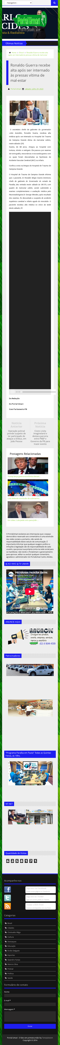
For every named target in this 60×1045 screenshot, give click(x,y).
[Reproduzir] (12, 391)
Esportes (11, 955)
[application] (30, 303)
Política (11, 973)
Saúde (10, 978)
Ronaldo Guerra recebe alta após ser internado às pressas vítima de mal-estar (28, 53)
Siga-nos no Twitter (35, 896)
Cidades (11, 928)
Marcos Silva (13, 964)
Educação (11, 946)
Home (14, 52)
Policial (10, 969)
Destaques (12, 941)
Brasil (21, 52)
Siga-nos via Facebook (36, 888)
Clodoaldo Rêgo (14, 932)
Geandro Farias (14, 959)
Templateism (47, 1037)
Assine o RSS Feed (34, 904)
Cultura (11, 937)
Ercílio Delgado (14, 950)
